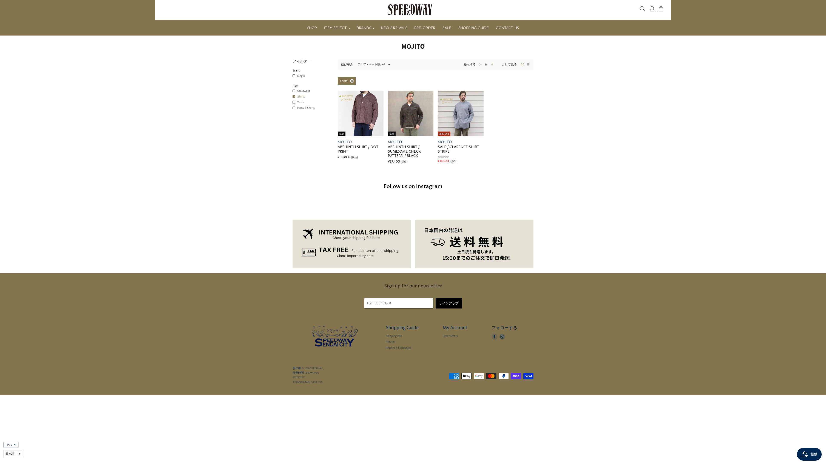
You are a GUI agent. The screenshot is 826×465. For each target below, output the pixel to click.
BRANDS (364, 27)
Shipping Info (394, 336)
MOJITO (345, 142)
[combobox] (13, 454)
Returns (390, 342)
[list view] (528, 64)
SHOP (312, 27)
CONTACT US (507, 27)
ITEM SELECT (336, 27)
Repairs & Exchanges (398, 348)
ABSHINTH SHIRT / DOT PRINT (358, 149)
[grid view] (522, 64)
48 (492, 65)
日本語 (10, 454)
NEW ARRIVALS (394, 27)
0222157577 (299, 377)
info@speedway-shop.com (308, 382)
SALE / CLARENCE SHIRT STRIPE (458, 149)
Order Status (450, 336)
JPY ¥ (9, 445)
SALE (446, 27)
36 (486, 65)
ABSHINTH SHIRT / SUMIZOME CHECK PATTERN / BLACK (404, 151)
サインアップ (449, 303)
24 (480, 65)
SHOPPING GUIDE (473, 27)
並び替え (347, 64)
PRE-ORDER (425, 27)
